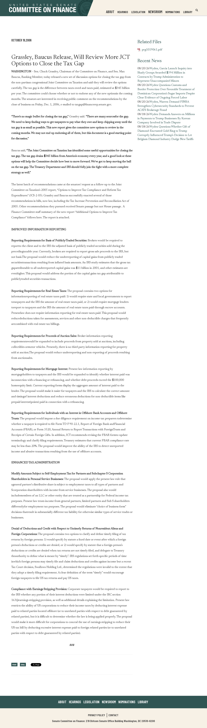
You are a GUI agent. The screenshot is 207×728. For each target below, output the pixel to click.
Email (23, 664)
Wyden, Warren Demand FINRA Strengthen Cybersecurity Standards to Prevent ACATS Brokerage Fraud (165, 106)
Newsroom (109, 702)
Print (14, 664)
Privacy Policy (96, 715)
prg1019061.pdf (149, 50)
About (62, 702)
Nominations (172, 12)
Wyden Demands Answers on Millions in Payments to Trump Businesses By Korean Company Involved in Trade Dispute (166, 118)
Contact (113, 715)
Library (187, 12)
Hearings (122, 12)
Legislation (138, 12)
